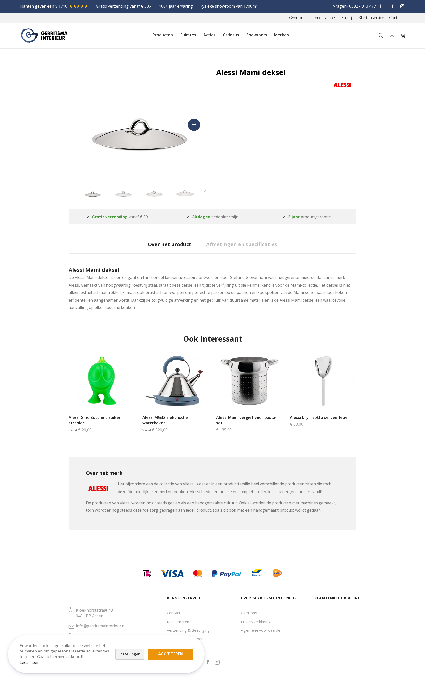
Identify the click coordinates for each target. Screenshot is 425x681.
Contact (174, 612)
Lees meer (29, 662)
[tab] (169, 243)
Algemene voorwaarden (262, 630)
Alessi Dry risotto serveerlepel (319, 417)
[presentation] (194, 125)
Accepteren (170, 654)
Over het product (169, 244)
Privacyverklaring (256, 621)
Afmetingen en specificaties (241, 244)
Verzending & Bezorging (188, 630)
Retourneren (178, 621)
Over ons (249, 612)
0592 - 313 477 (362, 6)
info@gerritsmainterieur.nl (100, 626)
